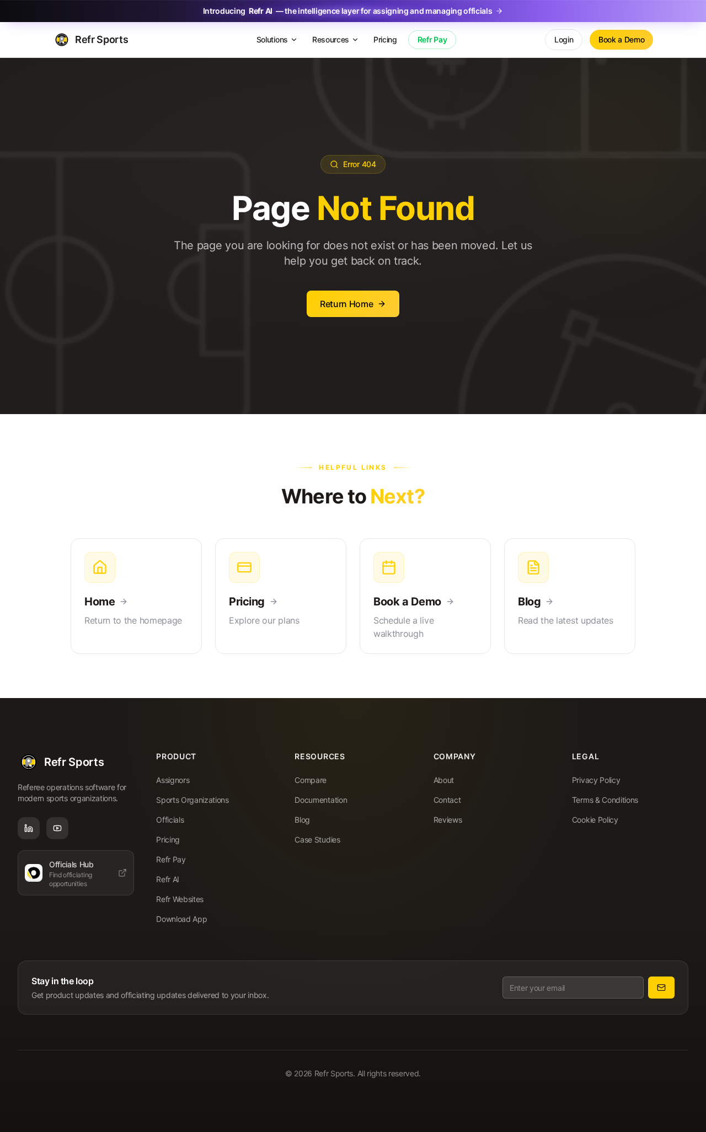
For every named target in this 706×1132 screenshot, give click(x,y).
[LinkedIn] (29, 828)
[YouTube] (57, 828)
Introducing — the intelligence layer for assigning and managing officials (348, 10)
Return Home (346, 303)
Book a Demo (621, 39)
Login (563, 39)
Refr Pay (432, 39)
